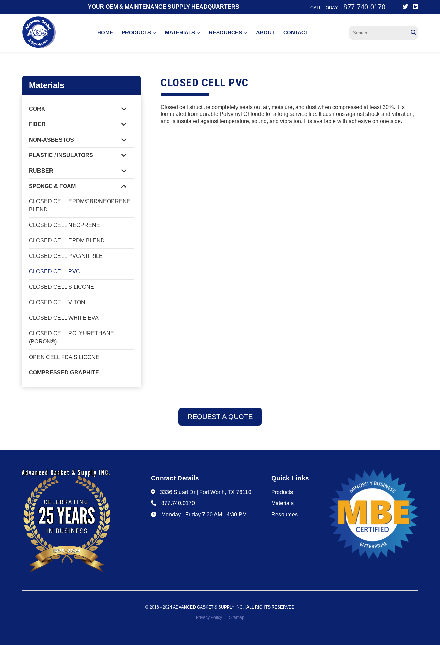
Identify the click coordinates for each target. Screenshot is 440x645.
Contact (295, 32)
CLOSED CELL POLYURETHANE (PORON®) (71, 337)
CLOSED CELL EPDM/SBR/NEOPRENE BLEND (80, 205)
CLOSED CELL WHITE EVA (64, 318)
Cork (37, 109)
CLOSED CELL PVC (54, 271)
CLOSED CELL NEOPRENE (64, 225)
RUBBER (41, 171)
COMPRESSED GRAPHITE (64, 372)
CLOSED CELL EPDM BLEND (67, 240)
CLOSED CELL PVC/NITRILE (66, 256)
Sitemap (236, 617)
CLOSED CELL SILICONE (61, 287)
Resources (226, 32)
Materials (180, 32)
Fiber (37, 124)
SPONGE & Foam (52, 186)
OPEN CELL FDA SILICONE (64, 357)
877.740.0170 (178, 503)
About (265, 32)
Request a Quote (220, 416)
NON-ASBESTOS (51, 140)
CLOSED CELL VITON (57, 302)
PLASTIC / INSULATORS (61, 155)
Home (105, 32)
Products (137, 32)
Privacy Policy (209, 617)
